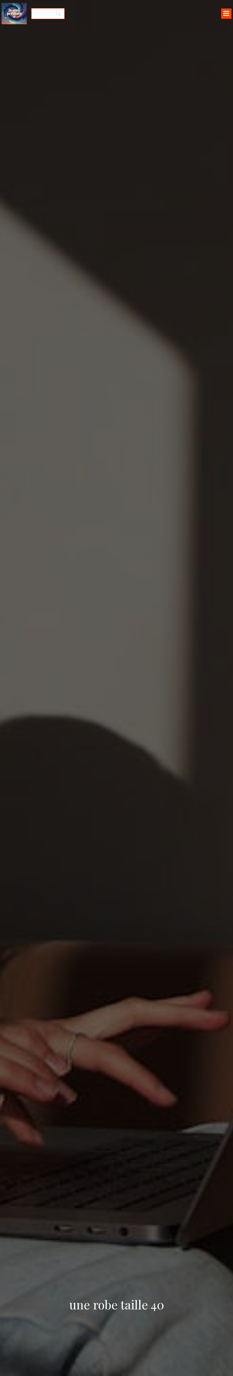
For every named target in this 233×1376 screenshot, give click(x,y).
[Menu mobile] (226, 13)
